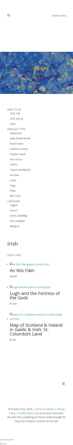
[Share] (8, 439)
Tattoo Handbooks (20, 169)
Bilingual (14, 226)
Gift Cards (15, 195)
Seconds (14, 175)
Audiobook (16, 133)
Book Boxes (16, 143)
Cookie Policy (25, 413)
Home (10, 255)
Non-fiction (16, 159)
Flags (13, 185)
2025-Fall (15, 113)
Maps (13, 190)
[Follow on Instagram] (46, 34)
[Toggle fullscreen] (4, 439)
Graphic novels (18, 154)
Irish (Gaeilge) (17, 220)
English (13, 205)
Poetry (13, 164)
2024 (12, 123)
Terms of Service (44, 409)
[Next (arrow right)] (4, 443)
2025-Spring (16, 118)
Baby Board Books (20, 138)
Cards (13, 180)
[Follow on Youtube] (40, 34)
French (13, 210)
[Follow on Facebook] (26, 34)
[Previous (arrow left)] (1, 443)
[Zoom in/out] (1, 439)
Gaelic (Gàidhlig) (18, 215)
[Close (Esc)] (11, 439)
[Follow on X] (33, 34)
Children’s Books (19, 148)
